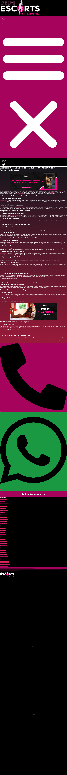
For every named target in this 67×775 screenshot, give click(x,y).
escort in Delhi (8, 264)
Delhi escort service (60, 191)
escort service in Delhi (20, 193)
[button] (33, 91)
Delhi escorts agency (22, 341)
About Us (4, 18)
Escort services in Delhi (4, 253)
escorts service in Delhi (20, 207)
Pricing (3, 20)
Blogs (3, 23)
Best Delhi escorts (3, 294)
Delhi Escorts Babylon (37, 341)
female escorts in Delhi (52, 248)
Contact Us (4, 19)
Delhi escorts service (21, 337)
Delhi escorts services (3, 200)
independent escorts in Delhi (15, 215)
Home (3, 16)
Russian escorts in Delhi (14, 243)
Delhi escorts (52, 192)
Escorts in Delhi (25, 220)
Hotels (3, 22)
